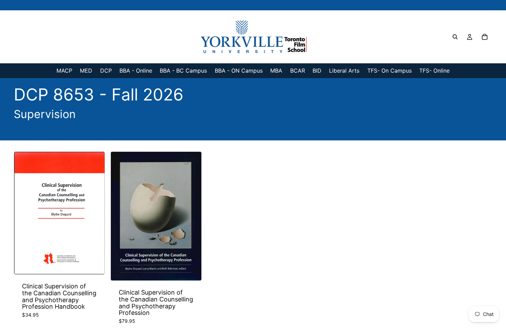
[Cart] (484, 36)
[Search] (455, 36)
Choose (99, 263)
